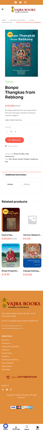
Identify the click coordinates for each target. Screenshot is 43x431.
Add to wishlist (13, 146)
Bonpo (15, 159)
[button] (34, 34)
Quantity (8, 127)
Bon (10, 159)
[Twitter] (20, 2)
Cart (37, 429)
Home (4, 20)
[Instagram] (25, 2)
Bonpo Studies (19, 154)
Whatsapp (16, 429)
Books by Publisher (17, 20)
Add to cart (16, 140)
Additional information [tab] (15, 175)
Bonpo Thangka (23, 159)
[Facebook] (16, 2)
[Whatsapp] (16, 427)
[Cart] (37, 427)
